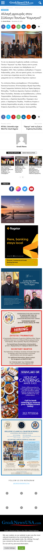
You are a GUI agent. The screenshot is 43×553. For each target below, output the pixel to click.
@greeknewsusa (21, 483)
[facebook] (11, 188)
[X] (8, 26)
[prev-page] (20, 177)
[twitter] (25, 188)
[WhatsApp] (18, 26)
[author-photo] (21, 139)
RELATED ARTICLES (13, 153)
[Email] (34, 26)
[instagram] (18, 188)
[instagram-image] (7, 493)
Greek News (6, 21)
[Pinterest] (13, 26)
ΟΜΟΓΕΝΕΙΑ (9, 7)
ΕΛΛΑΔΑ (32, 165)
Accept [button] (21, 548)
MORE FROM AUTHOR (28, 153)
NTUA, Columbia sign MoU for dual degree (9, 127)
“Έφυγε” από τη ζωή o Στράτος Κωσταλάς (33, 127)
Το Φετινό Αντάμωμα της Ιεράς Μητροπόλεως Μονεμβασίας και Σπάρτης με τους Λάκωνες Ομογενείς (35, 170)
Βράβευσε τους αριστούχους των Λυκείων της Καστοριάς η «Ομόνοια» (20, 169)
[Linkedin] (23, 26)
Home (2, 7)
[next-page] (23, 177)
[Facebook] (3, 26)
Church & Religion (6, 165)
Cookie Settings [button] (10, 548)
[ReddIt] (28, 26)
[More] (39, 26)
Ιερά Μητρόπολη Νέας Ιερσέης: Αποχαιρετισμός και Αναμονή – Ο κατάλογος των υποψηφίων (7, 170)
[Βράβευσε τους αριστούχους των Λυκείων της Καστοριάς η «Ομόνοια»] (21, 161)
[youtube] (31, 188)
